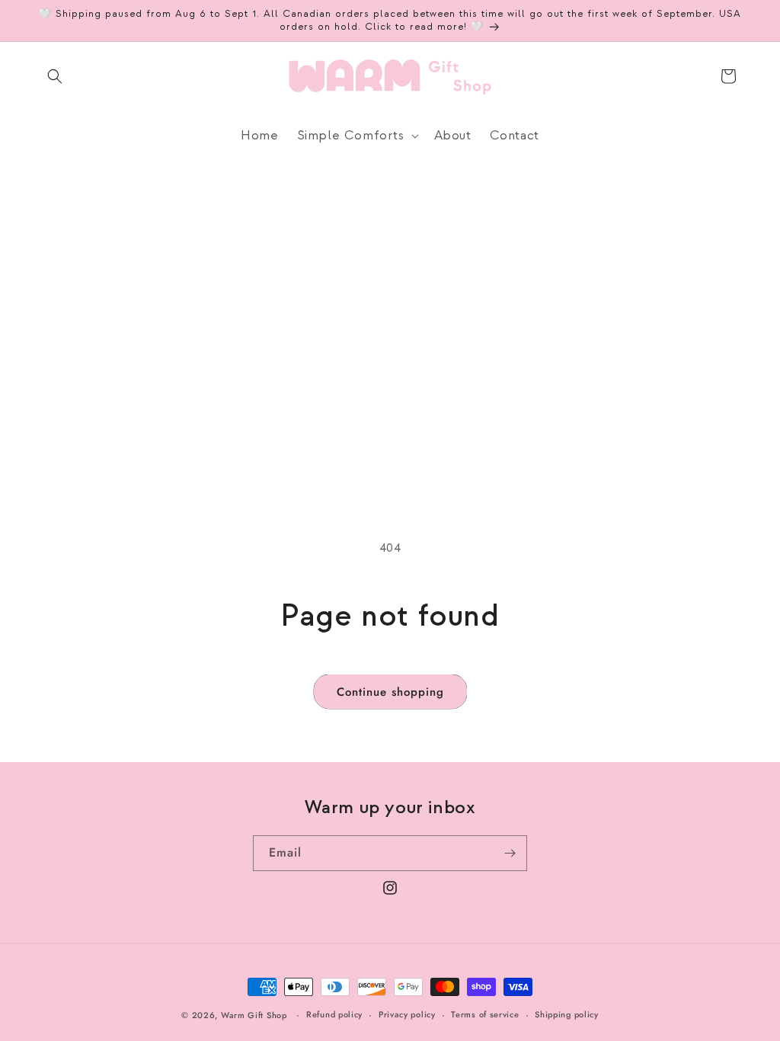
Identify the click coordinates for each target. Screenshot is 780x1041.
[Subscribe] (509, 853)
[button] (55, 76)
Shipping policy (567, 1014)
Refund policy (334, 1014)
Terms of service (485, 1014)
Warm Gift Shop (254, 1015)
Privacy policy (407, 1014)
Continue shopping (390, 692)
